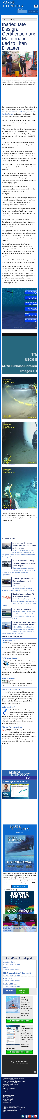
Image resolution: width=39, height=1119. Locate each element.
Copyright (5, 1089)
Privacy (5, 1091)
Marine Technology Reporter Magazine (13, 1078)
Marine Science (7, 1102)
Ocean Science (7, 1100)
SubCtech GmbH (8, 707)
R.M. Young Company (10, 658)
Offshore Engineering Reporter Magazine (14, 1107)
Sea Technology (7, 1096)
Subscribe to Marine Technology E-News (14, 1081)
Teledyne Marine (8, 640)
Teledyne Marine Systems (10, 1110)
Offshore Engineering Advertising (12, 1109)
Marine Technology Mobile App (11, 1082)
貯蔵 (4, 1111)
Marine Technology (8, 1099)
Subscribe (20, 1021)
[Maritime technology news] (13, 7)
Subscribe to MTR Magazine (11, 1080)
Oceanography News (8, 1095)
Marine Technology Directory (11, 1084)
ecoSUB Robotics (8, 678)
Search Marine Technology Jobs (19, 958)
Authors (5, 1087)
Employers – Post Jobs (22, 991)
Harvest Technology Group (12, 727)
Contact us (6, 1085)
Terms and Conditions (9, 1088)
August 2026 (19, 832)
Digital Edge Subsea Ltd (11, 689)
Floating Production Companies (11, 1106)
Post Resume (9, 990)
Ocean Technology (8, 1098)
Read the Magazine (19, 886)
